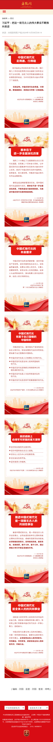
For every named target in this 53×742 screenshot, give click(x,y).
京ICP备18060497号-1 (21, 719)
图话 (12, 18)
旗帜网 (4, 18)
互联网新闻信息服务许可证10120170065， (19, 722)
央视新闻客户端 (15, 32)
